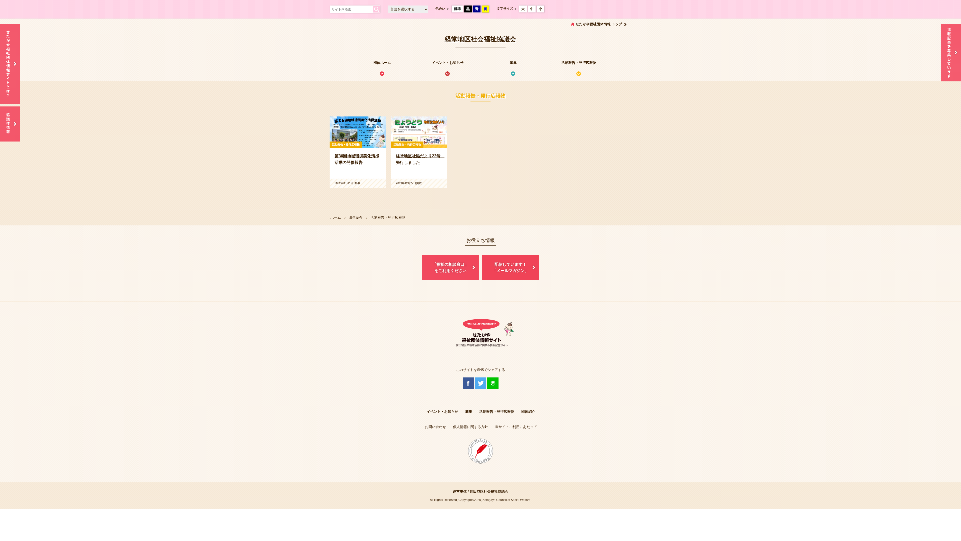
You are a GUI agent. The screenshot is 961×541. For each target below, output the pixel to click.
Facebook (468, 383)
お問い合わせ (435, 427)
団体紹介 (356, 217)
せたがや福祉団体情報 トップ (599, 24)
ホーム (335, 217)
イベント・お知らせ (447, 63)
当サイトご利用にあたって (516, 427)
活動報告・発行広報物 (578, 63)
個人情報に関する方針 (470, 427)
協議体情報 (10, 124)
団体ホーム (382, 63)
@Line (493, 383)
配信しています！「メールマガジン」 (511, 267)
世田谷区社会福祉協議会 (489, 491)
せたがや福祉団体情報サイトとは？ (10, 64)
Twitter (480, 383)
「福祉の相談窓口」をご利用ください (450, 267)
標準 (457, 9)
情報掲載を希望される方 (951, 52)
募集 (513, 63)
